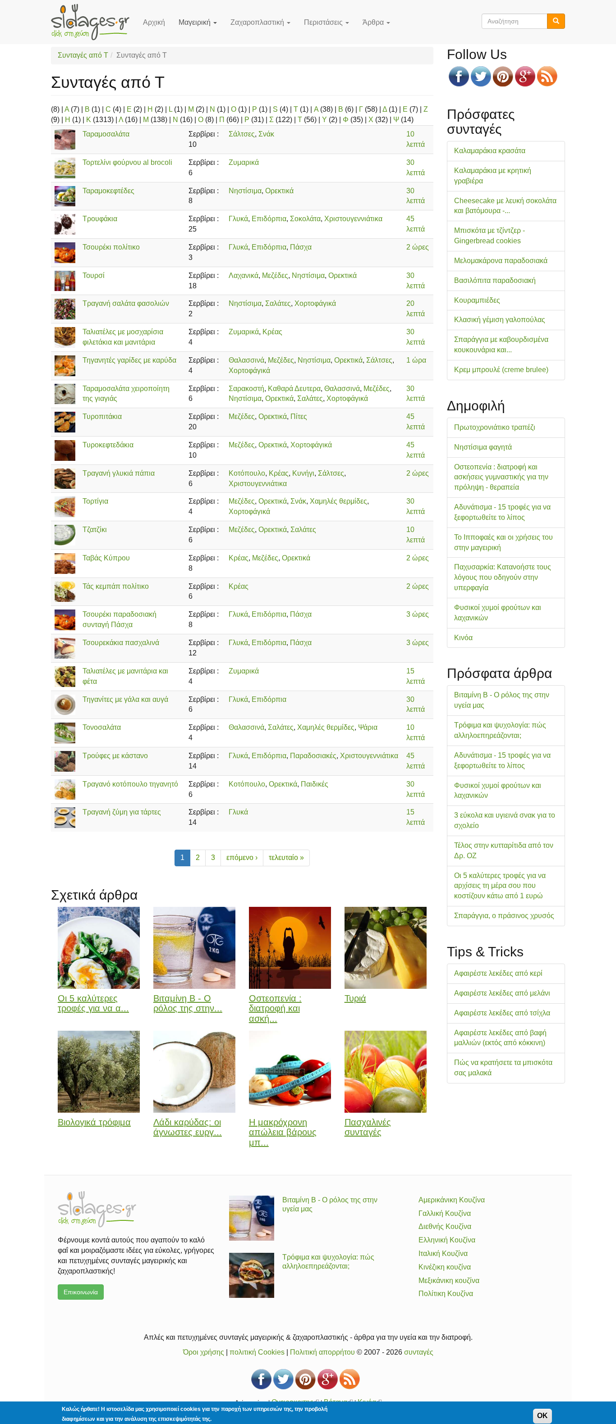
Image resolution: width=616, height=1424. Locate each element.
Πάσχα (301, 247)
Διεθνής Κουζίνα (444, 1226)
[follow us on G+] (525, 76)
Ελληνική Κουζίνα (446, 1240)
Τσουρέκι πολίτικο (111, 247)
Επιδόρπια (269, 219)
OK (542, 1415)
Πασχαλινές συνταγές (368, 1127)
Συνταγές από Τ (83, 55)
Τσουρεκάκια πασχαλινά (121, 642)
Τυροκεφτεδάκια (108, 445)
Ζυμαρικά (244, 162)
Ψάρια (367, 727)
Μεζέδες (275, 275)
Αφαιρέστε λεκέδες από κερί (498, 973)
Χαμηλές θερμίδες (338, 501)
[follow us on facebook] (459, 76)
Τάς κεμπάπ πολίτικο (116, 586)
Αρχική (154, 22)
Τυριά (355, 998)
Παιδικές (314, 784)
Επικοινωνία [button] (81, 1292)
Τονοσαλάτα (102, 727)
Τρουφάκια (100, 219)
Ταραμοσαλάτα (106, 134)
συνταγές (418, 1352)
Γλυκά (238, 219)
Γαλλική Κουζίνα (444, 1213)
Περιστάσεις (324, 22)
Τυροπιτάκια (102, 416)
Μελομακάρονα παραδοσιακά (500, 260)
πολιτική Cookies (257, 1352)
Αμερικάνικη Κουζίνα (451, 1200)
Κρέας (272, 332)
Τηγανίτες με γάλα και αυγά (125, 699)
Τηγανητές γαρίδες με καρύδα (129, 360)
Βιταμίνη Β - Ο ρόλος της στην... (187, 1003)
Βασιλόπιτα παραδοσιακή (495, 280)
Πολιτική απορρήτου (322, 1352)
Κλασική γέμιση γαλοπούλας (499, 319)
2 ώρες (417, 247)
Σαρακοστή (246, 388)
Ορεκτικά (279, 191)
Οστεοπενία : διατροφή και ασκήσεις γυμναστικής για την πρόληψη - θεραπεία (501, 477)
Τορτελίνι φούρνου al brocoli (127, 162)
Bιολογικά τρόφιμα (94, 1122)
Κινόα (463, 637)
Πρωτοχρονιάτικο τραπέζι (494, 427)
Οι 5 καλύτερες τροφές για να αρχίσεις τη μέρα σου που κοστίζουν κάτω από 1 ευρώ (500, 886)
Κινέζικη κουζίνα (444, 1267)
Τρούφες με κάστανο (115, 756)
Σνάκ (266, 134)
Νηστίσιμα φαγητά (483, 447)
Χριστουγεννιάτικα (353, 219)
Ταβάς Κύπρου (106, 558)
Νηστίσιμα (245, 191)
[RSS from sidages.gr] (547, 76)
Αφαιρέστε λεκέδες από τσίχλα (502, 1013)
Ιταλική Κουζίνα (443, 1253)
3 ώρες (417, 614)
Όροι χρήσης (203, 1352)
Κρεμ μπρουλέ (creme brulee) (501, 369)
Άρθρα (374, 22)
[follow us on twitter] (481, 76)
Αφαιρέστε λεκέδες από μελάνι (502, 993)
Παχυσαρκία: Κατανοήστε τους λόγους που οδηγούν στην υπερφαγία (502, 577)
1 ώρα (416, 360)
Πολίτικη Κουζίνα (445, 1293)
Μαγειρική (195, 22)
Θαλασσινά (246, 360)
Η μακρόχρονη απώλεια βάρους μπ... (283, 1132)
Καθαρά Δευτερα (294, 388)
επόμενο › (241, 857)
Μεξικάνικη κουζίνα (448, 1280)
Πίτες (298, 416)
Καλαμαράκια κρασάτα (489, 151)
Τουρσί (94, 275)
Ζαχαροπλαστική (258, 22)
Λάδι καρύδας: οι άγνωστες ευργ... (187, 1127)
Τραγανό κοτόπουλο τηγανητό (130, 784)
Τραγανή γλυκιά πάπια (119, 473)
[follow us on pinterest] (503, 76)
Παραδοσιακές (313, 756)
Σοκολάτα (305, 219)
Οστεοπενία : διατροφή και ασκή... (275, 1008)
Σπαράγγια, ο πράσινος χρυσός (504, 915)
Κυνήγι (303, 473)
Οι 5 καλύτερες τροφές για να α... (93, 1003)
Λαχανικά (243, 275)
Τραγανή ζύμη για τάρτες (122, 812)
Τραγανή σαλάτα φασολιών (126, 303)
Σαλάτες (278, 303)
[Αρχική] (93, 22)
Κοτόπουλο (247, 473)
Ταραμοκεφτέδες (108, 191)
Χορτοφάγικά (315, 303)
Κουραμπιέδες (477, 300)
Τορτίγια (95, 501)
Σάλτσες (242, 134)
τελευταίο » (286, 857)
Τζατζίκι (95, 529)
